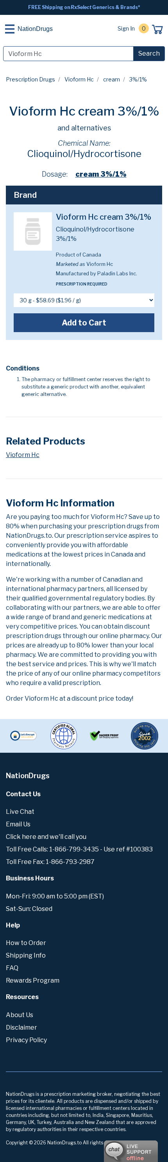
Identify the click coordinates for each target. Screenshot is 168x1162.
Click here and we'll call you (46, 836)
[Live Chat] (109, 1147)
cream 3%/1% (101, 174)
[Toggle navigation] (9, 29)
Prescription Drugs (30, 79)
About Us (19, 1015)
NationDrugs (35, 28)
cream (111, 79)
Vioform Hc (79, 79)
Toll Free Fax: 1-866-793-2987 (50, 862)
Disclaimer (21, 1027)
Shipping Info (26, 955)
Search (149, 53)
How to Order (26, 943)
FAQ (12, 968)
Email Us (18, 824)
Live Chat (20, 811)
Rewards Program (32, 980)
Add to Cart (84, 322)
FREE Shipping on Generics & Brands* (84, 7)
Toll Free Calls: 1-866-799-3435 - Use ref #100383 (79, 849)
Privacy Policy (26, 1040)
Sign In (126, 28)
